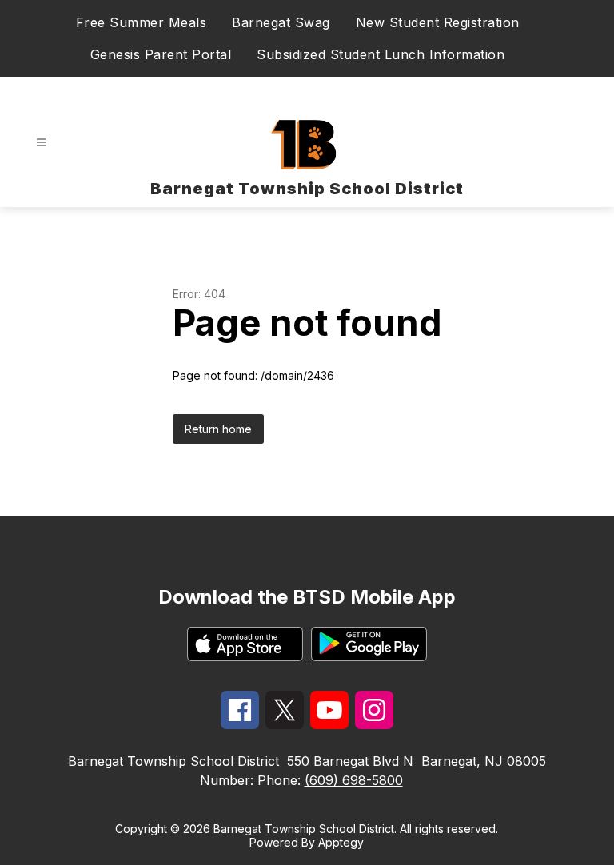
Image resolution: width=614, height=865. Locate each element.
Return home (218, 429)
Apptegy (341, 842)
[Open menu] (41, 143)
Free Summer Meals (141, 22)
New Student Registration (438, 22)
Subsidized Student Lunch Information (380, 54)
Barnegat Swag (281, 22)
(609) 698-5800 (354, 780)
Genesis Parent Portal (161, 54)
